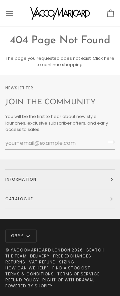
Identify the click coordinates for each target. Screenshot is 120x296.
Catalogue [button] (19, 199)
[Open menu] (15, 13)
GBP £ (17, 236)
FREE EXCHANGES (72, 256)
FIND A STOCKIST (71, 268)
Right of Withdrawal (68, 280)
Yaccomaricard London (40, 250)
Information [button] (20, 179)
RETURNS (15, 262)
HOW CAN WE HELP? (27, 268)
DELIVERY (40, 256)
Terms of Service (78, 274)
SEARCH (95, 250)
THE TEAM (16, 256)
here (109, 58)
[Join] (109, 142)
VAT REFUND (42, 262)
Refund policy (22, 280)
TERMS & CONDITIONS (29, 274)
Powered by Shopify (29, 286)
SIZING (66, 262)
